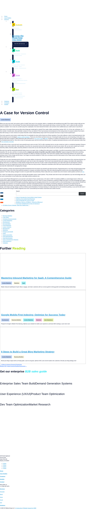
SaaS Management (8, 236)
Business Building (7, 215)
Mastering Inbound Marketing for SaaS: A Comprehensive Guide (36, 278)
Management (6, 228)
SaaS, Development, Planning (10, 239)
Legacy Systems (7, 227)
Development (6, 222)
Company (6, 102)
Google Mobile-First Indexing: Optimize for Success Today (33, 314)
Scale (1, 500)
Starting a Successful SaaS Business (25, 199)
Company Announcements (9, 219)
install (46, 138)
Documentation (7, 223)
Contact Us (2, 107)
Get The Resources (4, 376)
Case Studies (7, 18)
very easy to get (38, 138)
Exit (1, 502)
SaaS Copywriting (7, 235)
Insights (6, 104)
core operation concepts (7, 141)
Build (1, 494)
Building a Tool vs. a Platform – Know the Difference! (29, 202)
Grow (1, 497)
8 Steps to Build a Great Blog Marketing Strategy (27, 351)
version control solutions (23, 137)
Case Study (6, 217)
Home (5, 16)
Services (6, 19)
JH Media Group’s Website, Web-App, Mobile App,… (16, 205)
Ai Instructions (18, 508)
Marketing (5, 230)
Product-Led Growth (8, 231)
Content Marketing (5, 119)
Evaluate (2, 491)
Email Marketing (7, 225)
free (83, 171)
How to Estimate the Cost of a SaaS (25, 200)
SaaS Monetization (7, 238)
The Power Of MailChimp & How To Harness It (28, 203)
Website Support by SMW (29, 508)
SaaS (4, 233)
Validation (5, 243)
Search (18, 191)
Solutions (6, 101)
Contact (2, 482)
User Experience (7, 241)
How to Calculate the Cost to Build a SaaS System (29, 197)
